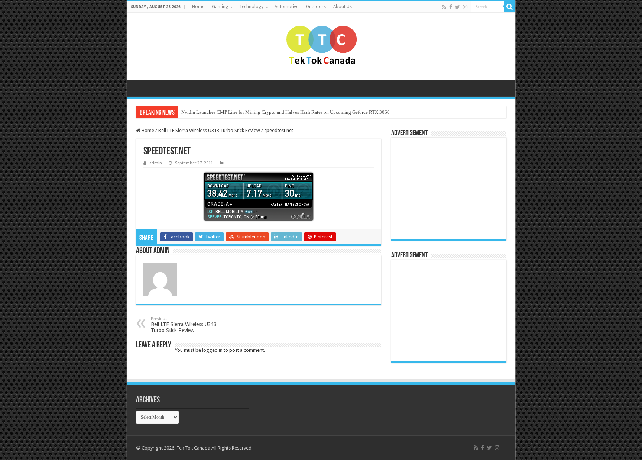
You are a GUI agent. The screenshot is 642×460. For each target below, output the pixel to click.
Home (198, 6)
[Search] (509, 6)
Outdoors (316, 6)
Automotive (286, 6)
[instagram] (465, 7)
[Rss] (444, 7)
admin (155, 163)
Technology (251, 6)
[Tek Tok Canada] (321, 46)
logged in (212, 350)
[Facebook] (450, 7)
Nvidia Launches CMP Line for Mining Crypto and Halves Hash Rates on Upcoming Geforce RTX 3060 (285, 112)
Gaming (220, 6)
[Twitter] (457, 7)
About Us (342, 6)
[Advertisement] (441, 187)
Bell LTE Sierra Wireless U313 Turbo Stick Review (209, 130)
